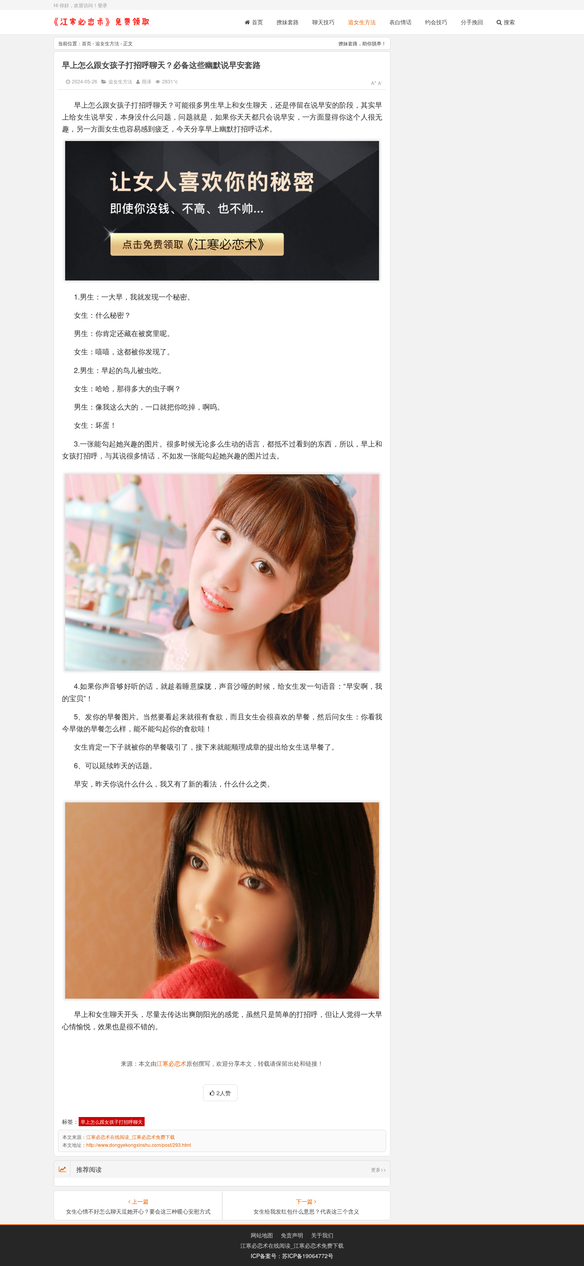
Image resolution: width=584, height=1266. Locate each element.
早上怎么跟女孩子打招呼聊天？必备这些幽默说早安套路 (161, 64)
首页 (257, 22)
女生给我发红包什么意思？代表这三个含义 (306, 1211)
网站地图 (262, 1235)
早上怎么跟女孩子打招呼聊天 (112, 1121)
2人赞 (224, 1093)
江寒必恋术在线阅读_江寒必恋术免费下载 (130, 1136)
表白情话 (400, 22)
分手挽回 (472, 22)
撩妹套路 (288, 22)
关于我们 (322, 1235)
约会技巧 (436, 22)
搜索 (509, 22)
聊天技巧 (323, 22)
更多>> (378, 1169)
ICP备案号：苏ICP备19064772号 (292, 1256)
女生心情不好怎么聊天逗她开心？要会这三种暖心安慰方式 (138, 1211)
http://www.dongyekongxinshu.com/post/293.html (138, 1144)
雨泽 (146, 81)
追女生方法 (362, 22)
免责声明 (292, 1235)
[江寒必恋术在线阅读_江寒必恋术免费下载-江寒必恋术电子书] (101, 27)
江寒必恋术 (171, 1064)
